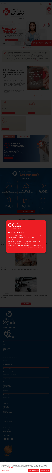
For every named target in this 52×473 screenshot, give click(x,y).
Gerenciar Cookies (5, 470)
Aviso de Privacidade (9, 467)
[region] (26, 467)
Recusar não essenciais (45, 470)
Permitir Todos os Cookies (33, 470)
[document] (26, 236)
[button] (44, 222)
